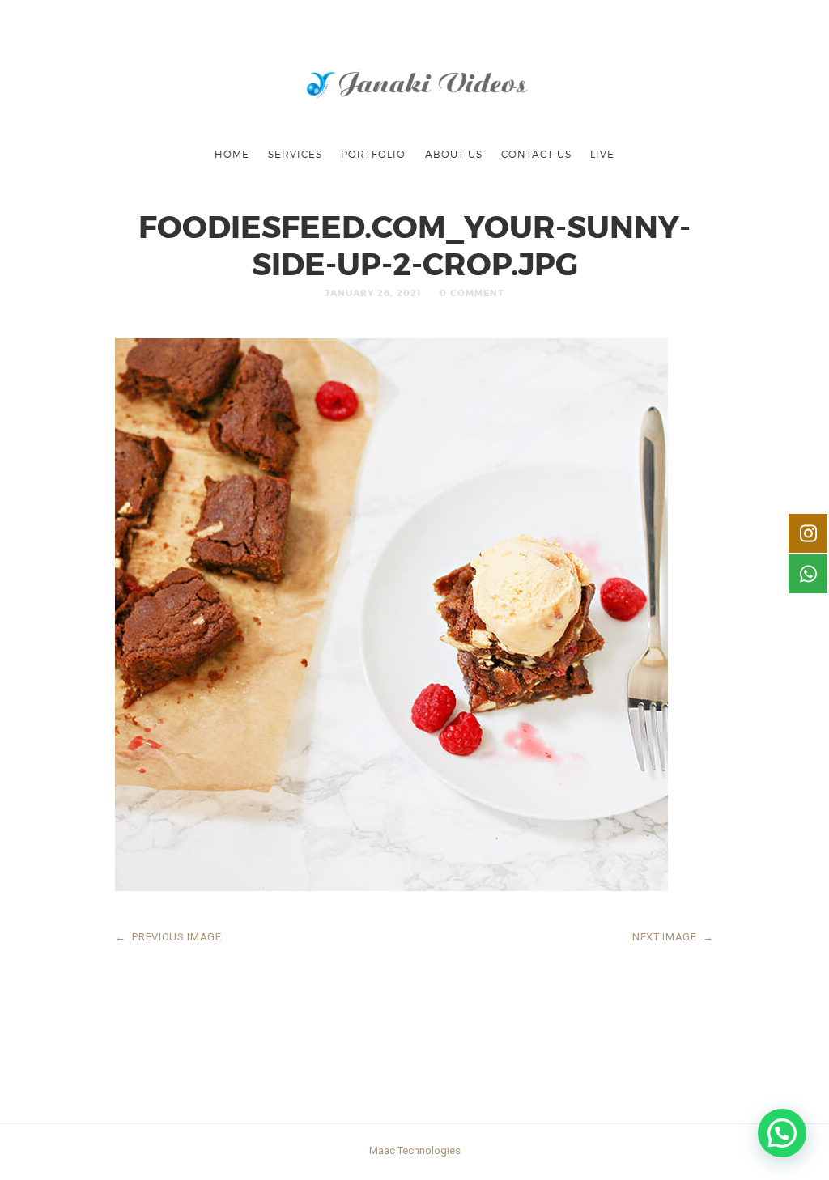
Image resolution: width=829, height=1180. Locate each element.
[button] (782, 1133)
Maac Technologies (415, 1150)
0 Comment (472, 292)
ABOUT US (454, 153)
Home (232, 153)
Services (295, 153)
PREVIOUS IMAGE (168, 937)
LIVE (602, 153)
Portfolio (373, 153)
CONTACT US (536, 153)
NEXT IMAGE (673, 937)
